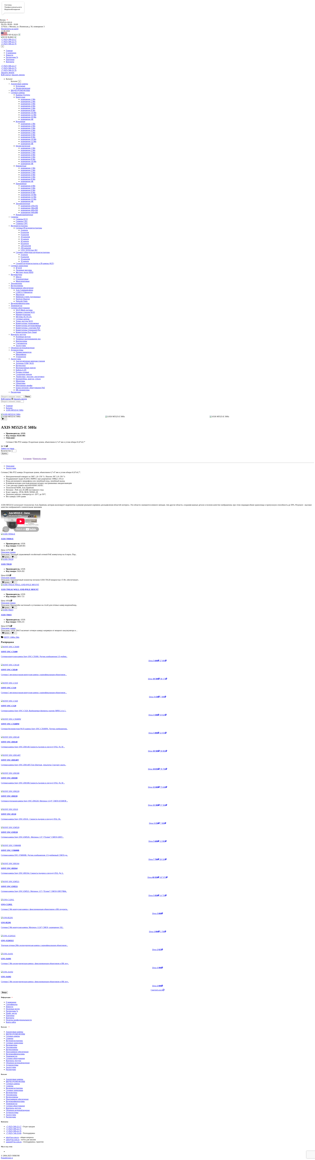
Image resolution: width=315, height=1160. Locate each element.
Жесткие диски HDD (24, 272)
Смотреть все (156, 990)
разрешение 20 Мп (28, 117)
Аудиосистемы (17, 350)
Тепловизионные (23, 203)
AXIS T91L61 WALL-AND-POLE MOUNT (20, 589)
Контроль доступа (18, 334)
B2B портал (6, 75)
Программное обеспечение (22, 288)
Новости (9, 55)
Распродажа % (12, 57)
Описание (10, 466)
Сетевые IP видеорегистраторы (29, 228)
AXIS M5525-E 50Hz (14, 410)
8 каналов (25, 232)
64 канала (25, 243)
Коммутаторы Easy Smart (26, 332)
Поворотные (21, 166)
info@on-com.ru (12, 1137)
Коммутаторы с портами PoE (28, 328)
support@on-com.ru (14, 1142)
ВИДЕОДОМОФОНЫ (20, 90)
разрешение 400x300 (29, 210)
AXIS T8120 (6, 564)
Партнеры (10, 59)
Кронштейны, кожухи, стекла (28, 379)
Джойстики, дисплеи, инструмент (30, 377)
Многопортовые (23, 281)
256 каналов (26, 248)
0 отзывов (27, 458)
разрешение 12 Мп (28, 115)
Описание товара (8, 552)
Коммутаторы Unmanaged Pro (28, 330)
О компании (11, 53)
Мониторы (20, 381)
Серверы (14, 217)
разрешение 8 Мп (28, 110)
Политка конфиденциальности (19, 1020)
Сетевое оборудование (20, 308)
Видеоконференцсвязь (20, 303)
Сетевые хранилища (19, 266)
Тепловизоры (16, 283)
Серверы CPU (22, 221)
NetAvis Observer (23, 299)
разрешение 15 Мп (28, 199)
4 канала (24, 230)
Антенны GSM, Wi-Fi (25, 363)
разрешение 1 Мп (28, 99)
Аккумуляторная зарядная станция (30, 361)
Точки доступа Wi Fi (24, 321)
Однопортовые (22, 279)
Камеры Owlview (23, 95)
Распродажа (16, 392)
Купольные (20, 86)
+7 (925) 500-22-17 (8, 39)
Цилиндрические (23, 88)
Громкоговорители (24, 352)
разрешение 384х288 (29, 208)
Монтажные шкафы (24, 385)
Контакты (10, 62)
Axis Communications (24, 290)
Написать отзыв (39, 458)
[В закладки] (3, 419)
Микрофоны (21, 354)
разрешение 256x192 (29, 206)
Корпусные (20, 97)
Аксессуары (21, 345)
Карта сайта (11, 1022)
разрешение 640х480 (29, 212)
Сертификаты (11, 1004)
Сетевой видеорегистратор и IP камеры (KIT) (35, 263)
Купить (4, 453)
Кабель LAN (21, 370)
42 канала (25, 241)
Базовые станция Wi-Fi (25, 312)
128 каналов (26, 246)
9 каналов (25, 235)
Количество (6, 451)
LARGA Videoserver (24, 292)
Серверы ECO (22, 219)
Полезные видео (13, 1009)
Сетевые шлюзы (22, 319)
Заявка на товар (7, 448)
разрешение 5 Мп (28, 108)
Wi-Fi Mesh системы (24, 310)
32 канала (25, 239)
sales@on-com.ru (12, 1140)
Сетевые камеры (18, 93)
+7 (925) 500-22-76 (8, 44)
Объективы (20, 383)
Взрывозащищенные (24, 215)
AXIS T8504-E (7, 539)
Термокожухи (16, 306)
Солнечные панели (24, 374)
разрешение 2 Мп (28, 101)
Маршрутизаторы (23, 314)
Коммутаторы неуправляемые (28, 326)
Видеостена (21, 365)
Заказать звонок (7, 72)
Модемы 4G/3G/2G (24, 317)
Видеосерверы (17, 286)
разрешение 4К (27, 119)
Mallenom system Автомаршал (28, 297)
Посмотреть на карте (9, 29)
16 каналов (25, 237)
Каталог (9, 408)
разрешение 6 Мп (28, 135)
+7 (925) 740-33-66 (13, 1133)
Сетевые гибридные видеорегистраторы (33, 252)
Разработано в (7, 1158)
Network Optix (22, 301)
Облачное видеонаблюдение (23, 348)
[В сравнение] (6, 419)
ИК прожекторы (23, 390)
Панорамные (21, 184)
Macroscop (20, 294)
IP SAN (19, 268)
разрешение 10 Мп (28, 113)
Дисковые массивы (24, 270)
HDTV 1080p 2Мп (11, 637)
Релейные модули (23, 337)
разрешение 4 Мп (28, 106)
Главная (9, 51)
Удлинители (21, 357)
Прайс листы (11, 1013)
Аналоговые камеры (19, 84)
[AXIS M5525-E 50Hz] (157, 414)
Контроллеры (21, 341)
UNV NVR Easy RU (29, 250)
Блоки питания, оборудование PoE (30, 388)
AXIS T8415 (6, 615)
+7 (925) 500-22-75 (8, 42)
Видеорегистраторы (19, 226)
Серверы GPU (22, 223)
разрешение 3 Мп (28, 104)
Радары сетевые (22, 372)
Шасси (18, 277)
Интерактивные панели (26, 368)
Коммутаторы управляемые (27, 323)
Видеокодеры (16, 274)
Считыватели (21, 343)
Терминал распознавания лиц (28, 339)
